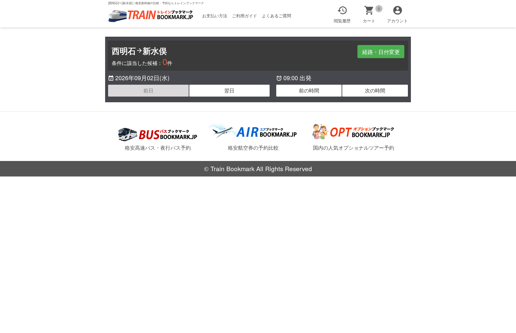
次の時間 (375, 90)
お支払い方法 (214, 15)
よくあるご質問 (276, 15)
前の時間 (309, 90)
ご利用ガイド (244, 15)
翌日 (229, 90)
